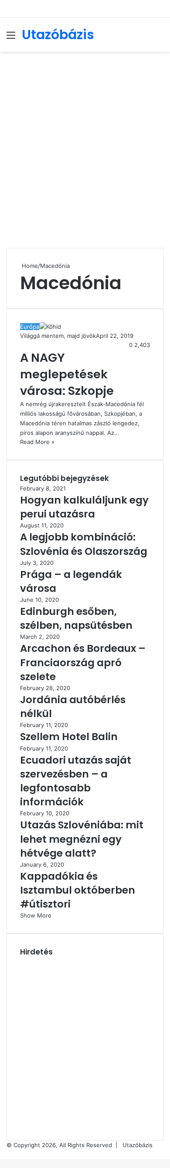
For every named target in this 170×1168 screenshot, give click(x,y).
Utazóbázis (137, 1144)
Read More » (37, 441)
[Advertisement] (85, 145)
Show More (35, 915)
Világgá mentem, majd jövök (58, 335)
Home (29, 265)
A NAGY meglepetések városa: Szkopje (67, 374)
